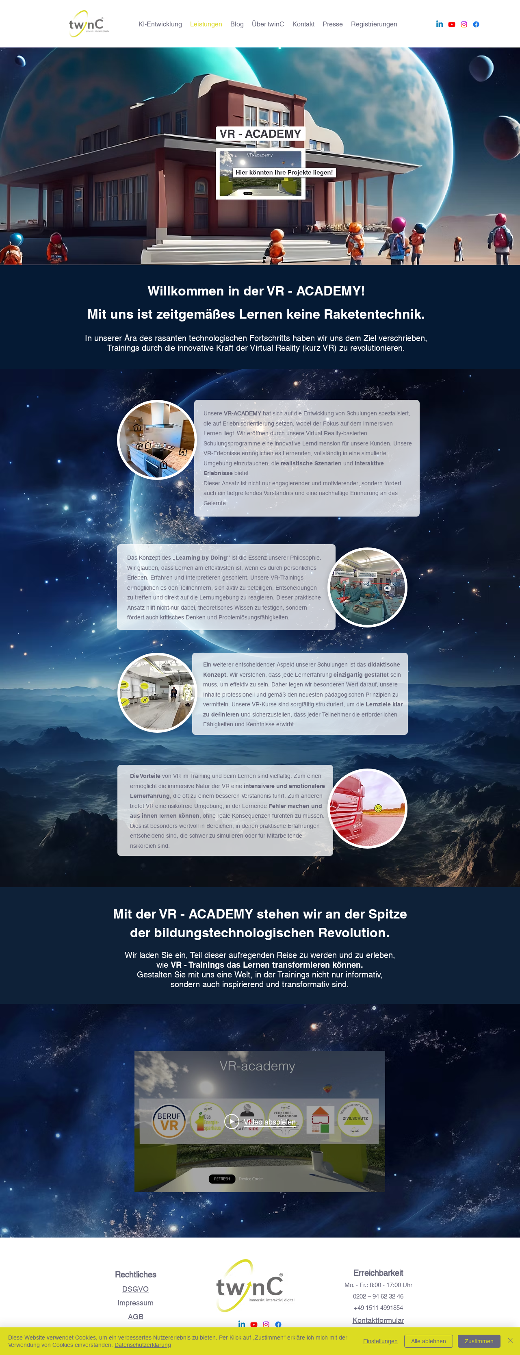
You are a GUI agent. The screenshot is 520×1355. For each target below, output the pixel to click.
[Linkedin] (440, 24)
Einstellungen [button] (380, 1341)
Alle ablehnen (428, 1341)
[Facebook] (476, 24)
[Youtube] (452, 24)
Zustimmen (479, 1341)
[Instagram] (464, 24)
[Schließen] (510, 1341)
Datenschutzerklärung (143, 1345)
